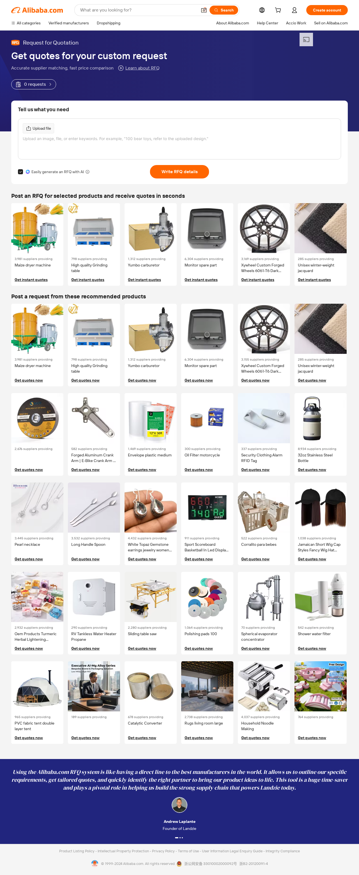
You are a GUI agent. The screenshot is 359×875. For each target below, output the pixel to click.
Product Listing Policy (77, 851)
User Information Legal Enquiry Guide (232, 851)
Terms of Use (189, 851)
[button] (204, 10)
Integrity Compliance (283, 851)
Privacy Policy (164, 851)
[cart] (279, 11)
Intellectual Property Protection (124, 851)
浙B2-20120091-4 (253, 864)
